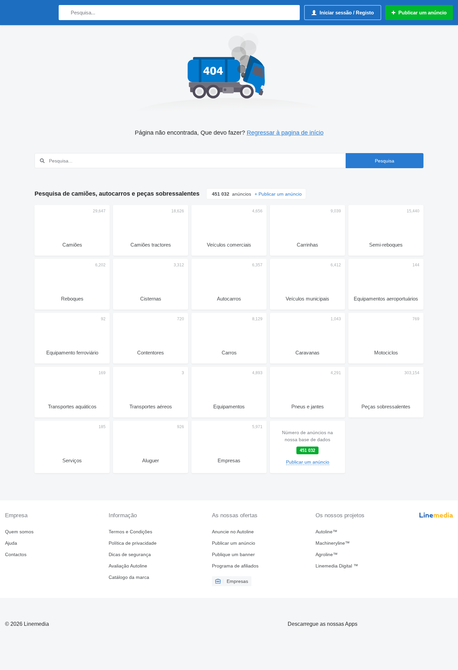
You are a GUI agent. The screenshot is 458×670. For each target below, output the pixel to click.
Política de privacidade (133, 543)
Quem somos (19, 531)
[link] (307, 447)
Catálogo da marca (129, 577)
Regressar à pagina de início (285, 132)
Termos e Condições (130, 531)
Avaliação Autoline (128, 565)
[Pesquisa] (65, 12)
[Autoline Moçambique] (28, 12)
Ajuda (11, 543)
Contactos (15, 554)
